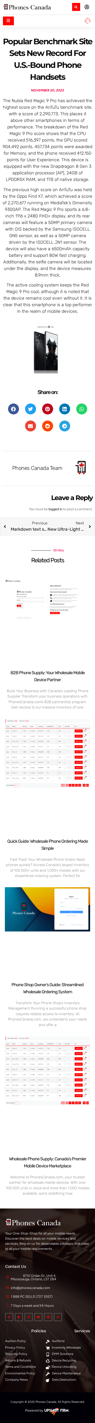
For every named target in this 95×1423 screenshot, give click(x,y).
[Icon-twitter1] (19, 1317)
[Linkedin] (48, 1317)
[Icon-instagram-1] (29, 1317)
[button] (76, 7)
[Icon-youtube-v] (38, 1317)
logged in (55, 509)
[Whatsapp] (58, 1317)
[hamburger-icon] (8, 21)
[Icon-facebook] (9, 1317)
